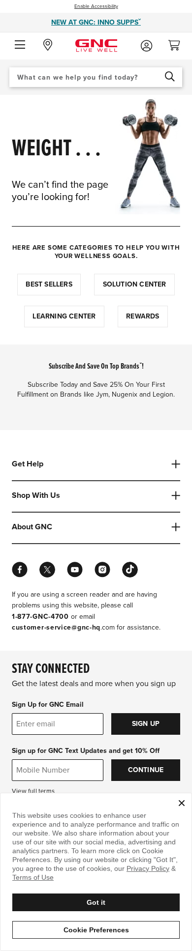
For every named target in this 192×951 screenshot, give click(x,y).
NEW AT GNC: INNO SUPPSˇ (96, 22)
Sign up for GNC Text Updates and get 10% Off (86, 751)
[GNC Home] (96, 45)
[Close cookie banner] (182, 803)
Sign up (146, 724)
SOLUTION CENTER (134, 284)
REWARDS (142, 316)
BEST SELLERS (49, 284)
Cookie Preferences (96, 930)
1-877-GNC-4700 (40, 616)
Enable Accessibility (96, 6)
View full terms (33, 791)
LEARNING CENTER (64, 316)
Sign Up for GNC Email (48, 704)
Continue (146, 770)
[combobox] (95, 77)
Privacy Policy (148, 868)
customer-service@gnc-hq (56, 627)
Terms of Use (33, 877)
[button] (20, 45)
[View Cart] (178, 42)
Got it (96, 902)
